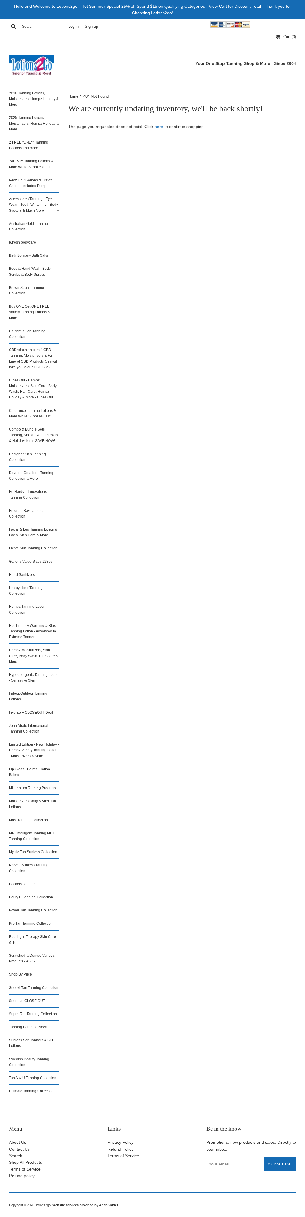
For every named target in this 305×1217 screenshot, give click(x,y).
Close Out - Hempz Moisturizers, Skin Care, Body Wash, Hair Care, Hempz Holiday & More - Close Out (33, 389)
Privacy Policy (120, 1142)
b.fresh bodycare (22, 242)
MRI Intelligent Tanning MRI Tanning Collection (31, 836)
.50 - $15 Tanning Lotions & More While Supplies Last (31, 164)
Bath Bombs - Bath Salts (28, 255)
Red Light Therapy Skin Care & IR (32, 940)
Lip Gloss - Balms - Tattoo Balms (29, 772)
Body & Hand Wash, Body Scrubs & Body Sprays (30, 271)
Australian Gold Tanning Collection (28, 226)
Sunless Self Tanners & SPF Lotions (31, 1043)
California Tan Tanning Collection (27, 334)
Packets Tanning (22, 884)
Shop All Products (25, 1162)
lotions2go (43, 1205)
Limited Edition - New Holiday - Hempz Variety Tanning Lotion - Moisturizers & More (34, 750)
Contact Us (19, 1149)
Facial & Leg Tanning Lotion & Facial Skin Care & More (33, 532)
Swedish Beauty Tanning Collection (29, 1062)
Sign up (91, 26)
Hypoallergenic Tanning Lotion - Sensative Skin (34, 677)
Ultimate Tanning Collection (31, 1091)
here (159, 126)
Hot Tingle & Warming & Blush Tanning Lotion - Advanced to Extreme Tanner (33, 631)
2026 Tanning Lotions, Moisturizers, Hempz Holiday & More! (34, 99)
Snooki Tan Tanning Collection (33, 988)
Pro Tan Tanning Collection (31, 923)
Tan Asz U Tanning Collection (32, 1078)
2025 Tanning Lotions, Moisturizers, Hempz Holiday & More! (34, 123)
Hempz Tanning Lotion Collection (27, 609)
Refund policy (22, 1175)
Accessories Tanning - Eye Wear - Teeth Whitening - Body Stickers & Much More (34, 204)
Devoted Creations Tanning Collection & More (31, 476)
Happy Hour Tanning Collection (26, 591)
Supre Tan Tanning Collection (33, 1014)
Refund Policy (120, 1149)
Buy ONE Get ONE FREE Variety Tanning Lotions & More (29, 312)
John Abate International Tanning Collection (28, 728)
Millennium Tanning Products (32, 788)
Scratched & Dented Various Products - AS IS (32, 958)
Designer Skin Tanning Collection (27, 457)
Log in (73, 26)
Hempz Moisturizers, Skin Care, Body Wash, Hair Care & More (33, 655)
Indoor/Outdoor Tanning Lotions (28, 696)
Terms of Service (25, 1169)
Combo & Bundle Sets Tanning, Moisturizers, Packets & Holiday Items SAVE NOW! (33, 435)
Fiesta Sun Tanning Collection (33, 548)
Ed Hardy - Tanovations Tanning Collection (28, 494)
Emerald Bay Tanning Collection (26, 513)
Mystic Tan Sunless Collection (33, 852)
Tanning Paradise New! (28, 1027)
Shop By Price (34, 974)
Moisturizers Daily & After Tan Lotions (32, 804)
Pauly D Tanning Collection (31, 897)
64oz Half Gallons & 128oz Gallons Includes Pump (30, 183)
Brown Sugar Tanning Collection (26, 290)
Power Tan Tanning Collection (33, 910)
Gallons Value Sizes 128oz (30, 562)
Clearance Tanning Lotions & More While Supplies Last (32, 413)
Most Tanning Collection (28, 820)
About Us (17, 1142)
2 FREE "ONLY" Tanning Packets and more (28, 145)
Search (15, 1155)
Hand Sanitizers (22, 575)
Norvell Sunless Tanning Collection (29, 868)
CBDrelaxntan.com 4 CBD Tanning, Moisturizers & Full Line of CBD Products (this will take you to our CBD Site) (33, 358)
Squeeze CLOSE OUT (27, 1001)
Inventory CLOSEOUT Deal (31, 712)
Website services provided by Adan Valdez (85, 1205)
